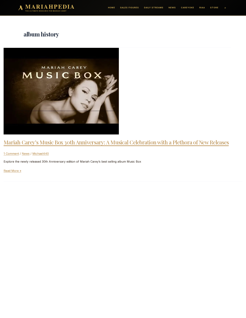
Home (111, 7)
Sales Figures (129, 7)
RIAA (202, 7)
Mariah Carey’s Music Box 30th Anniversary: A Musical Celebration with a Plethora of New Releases (116, 142)
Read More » (12, 171)
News (172, 7)
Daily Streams (153, 7)
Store (214, 7)
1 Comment (11, 153)
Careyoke (187, 7)
